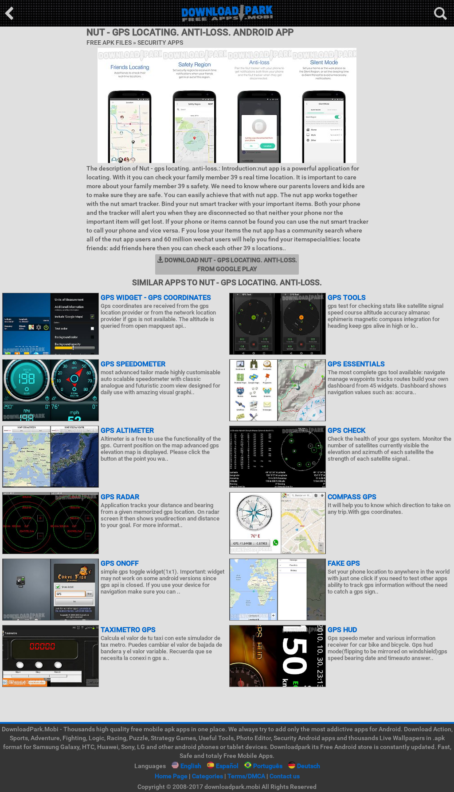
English (190, 765)
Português (267, 765)
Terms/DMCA (246, 776)
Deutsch (308, 765)
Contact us (285, 776)
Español (227, 765)
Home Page (171, 776)
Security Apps (160, 42)
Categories (207, 776)
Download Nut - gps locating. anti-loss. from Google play (230, 264)
